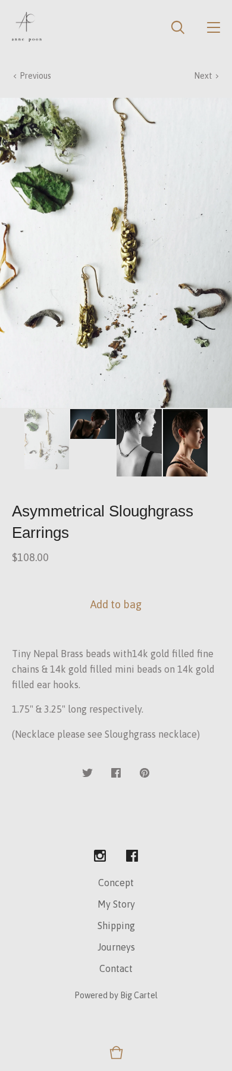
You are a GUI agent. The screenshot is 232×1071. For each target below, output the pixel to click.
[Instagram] (100, 856)
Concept (116, 882)
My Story (116, 904)
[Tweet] (87, 773)
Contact (116, 968)
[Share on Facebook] (116, 773)
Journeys (116, 947)
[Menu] (213, 27)
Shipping (116, 925)
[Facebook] (132, 856)
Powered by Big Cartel (116, 995)
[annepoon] (27, 27)
